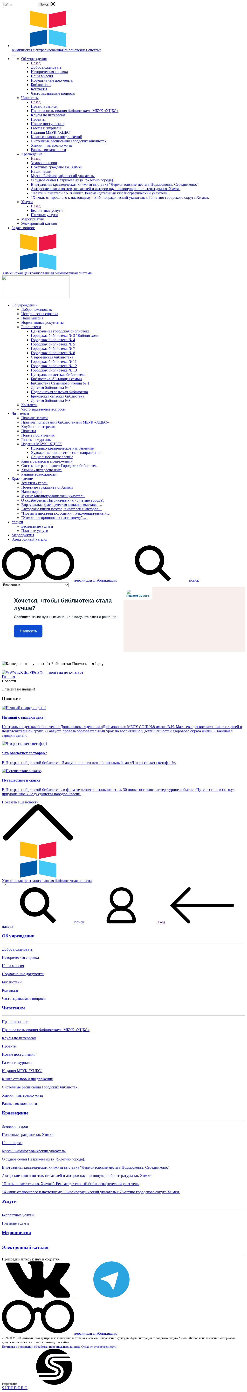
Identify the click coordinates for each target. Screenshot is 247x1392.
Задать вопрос (23, 228)
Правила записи (44, 106)
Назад (36, 63)
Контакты (39, 89)
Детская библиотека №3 (50, 400)
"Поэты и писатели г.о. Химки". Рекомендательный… (65, 513)
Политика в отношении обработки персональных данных (41, 1346)
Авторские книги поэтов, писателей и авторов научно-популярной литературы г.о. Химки (105, 189)
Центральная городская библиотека (60, 331)
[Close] (13, 55)
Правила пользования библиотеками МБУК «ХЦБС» (74, 111)
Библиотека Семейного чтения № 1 (60, 383)
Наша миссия (42, 76)
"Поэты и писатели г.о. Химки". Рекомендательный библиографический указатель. (99, 193)
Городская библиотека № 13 (54, 370)
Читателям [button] (30, 98)
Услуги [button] (27, 202)
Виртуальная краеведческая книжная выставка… (61, 505)
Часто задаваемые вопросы (53, 93)
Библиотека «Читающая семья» (56, 379)
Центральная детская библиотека (58, 374)
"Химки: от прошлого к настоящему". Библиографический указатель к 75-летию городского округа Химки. (120, 197)
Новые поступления (47, 124)
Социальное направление (52, 457)
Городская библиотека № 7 (53, 348)
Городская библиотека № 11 (54, 361)
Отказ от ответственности (99, 1346)
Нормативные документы (52, 80)
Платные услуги (44, 215)
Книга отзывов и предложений (56, 137)
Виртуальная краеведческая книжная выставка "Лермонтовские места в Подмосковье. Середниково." (115, 184)
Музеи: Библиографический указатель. (63, 176)
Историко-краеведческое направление (62, 448)
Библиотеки (41, 85)
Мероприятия (32, 219)
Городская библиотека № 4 (53, 340)
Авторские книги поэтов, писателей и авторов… (61, 509)
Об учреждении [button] (34, 59)
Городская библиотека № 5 (53, 344)
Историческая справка (49, 72)
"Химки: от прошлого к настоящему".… (54, 518)
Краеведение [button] (31, 154)
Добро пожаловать (46, 67)
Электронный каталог (39, 223)
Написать (28, 631)
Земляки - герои (44, 163)
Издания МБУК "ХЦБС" (51, 132)
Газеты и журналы (46, 128)
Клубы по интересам (48, 115)
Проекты (38, 119)
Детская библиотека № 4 (51, 387)
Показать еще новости (20, 802)
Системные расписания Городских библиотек (68, 141)
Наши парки (41, 171)
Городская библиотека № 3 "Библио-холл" (65, 335)
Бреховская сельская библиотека (57, 396)
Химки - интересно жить (51, 145)
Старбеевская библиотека (52, 357)
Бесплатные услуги (47, 210)
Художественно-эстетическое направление (66, 453)
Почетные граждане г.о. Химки (56, 167)
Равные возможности (48, 150)
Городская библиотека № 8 (53, 353)
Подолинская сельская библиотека (59, 392)
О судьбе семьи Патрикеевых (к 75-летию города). (72, 180)
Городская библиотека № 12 (54, 366)
